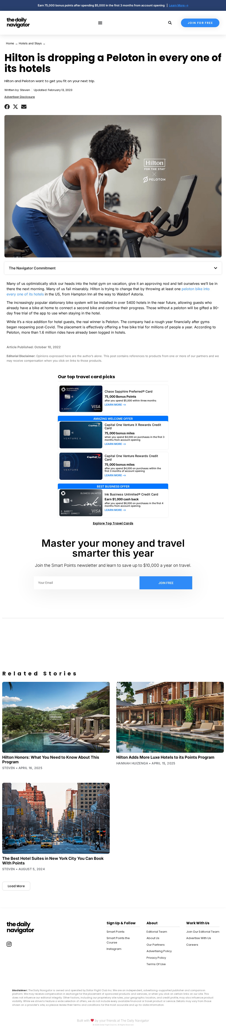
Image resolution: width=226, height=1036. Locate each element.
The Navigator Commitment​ (32, 268)
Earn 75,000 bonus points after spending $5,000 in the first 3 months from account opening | (103, 5)
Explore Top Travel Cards (113, 523)
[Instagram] (9, 943)
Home (10, 43)
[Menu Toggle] (100, 23)
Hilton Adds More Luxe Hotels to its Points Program (165, 757)
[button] (7, 107)
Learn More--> (178, 5)
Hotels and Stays (30, 43)
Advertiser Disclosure (19, 97)
